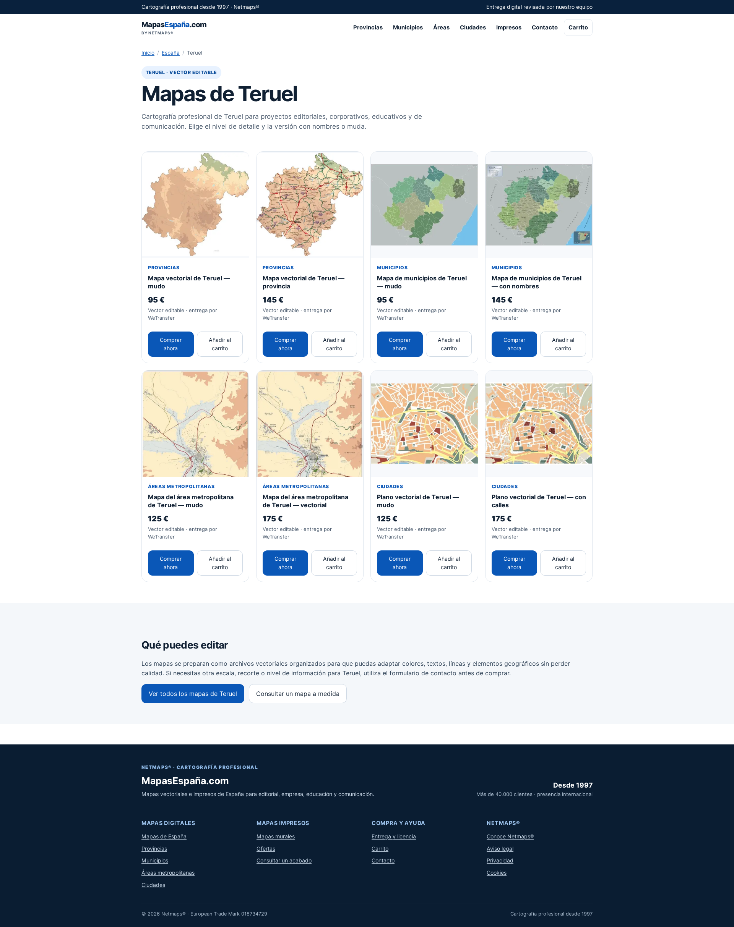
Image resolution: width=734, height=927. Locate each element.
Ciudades (473, 27)
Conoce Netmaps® (510, 836)
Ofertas (266, 848)
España (171, 53)
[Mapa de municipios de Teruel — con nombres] (539, 205)
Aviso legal (500, 848)
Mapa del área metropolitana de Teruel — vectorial (305, 501)
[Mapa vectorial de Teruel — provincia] (310, 205)
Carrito (578, 27)
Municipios (408, 27)
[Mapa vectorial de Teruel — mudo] (195, 205)
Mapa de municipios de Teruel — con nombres (536, 282)
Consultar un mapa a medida (297, 693)
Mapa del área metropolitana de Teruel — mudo (191, 501)
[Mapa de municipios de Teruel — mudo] (424, 205)
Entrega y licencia (394, 836)
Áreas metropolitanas (168, 872)
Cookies (497, 872)
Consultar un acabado (284, 860)
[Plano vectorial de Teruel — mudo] (424, 423)
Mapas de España (164, 836)
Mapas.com (173, 28)
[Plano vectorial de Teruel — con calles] (539, 423)
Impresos (508, 27)
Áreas (441, 27)
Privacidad (500, 860)
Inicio (147, 53)
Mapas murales (276, 836)
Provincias (368, 27)
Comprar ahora (171, 344)
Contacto (545, 27)
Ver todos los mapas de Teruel (193, 693)
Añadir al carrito (220, 344)
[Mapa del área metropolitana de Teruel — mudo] (195, 423)
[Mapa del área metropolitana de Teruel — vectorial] (310, 423)
